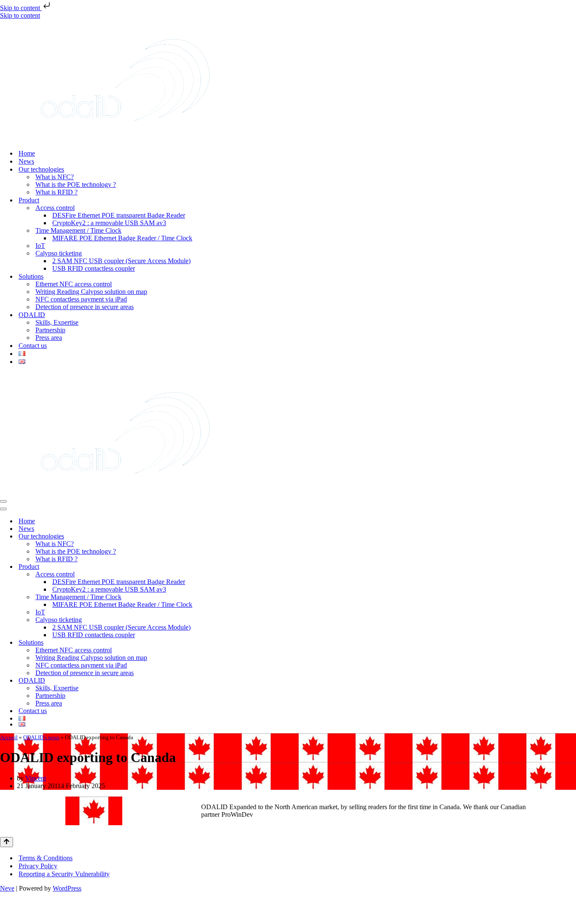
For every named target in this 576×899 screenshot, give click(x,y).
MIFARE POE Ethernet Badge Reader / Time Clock (122, 238)
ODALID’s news (41, 737)
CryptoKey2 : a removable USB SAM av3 (109, 222)
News (26, 161)
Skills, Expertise (56, 322)
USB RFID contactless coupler (93, 268)
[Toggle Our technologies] (571, 536)
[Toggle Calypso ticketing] (571, 620)
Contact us (33, 345)
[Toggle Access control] (571, 574)
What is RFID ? (56, 192)
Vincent (35, 778)
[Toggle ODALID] (571, 680)
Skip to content (21, 7)
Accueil (9, 737)
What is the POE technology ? (75, 184)
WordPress (67, 888)
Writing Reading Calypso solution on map (91, 291)
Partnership (50, 330)
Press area (48, 337)
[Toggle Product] (571, 567)
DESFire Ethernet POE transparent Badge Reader (118, 215)
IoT (40, 245)
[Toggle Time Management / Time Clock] (571, 597)
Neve (7, 888)
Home (27, 153)
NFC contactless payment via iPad (81, 299)
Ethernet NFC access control (73, 284)
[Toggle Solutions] (571, 642)
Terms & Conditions (46, 857)
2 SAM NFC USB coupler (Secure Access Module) (121, 260)
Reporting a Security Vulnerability (64, 873)
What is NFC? (54, 176)
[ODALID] (125, 138)
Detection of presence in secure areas (84, 306)
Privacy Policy (38, 865)
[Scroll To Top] (6, 842)
